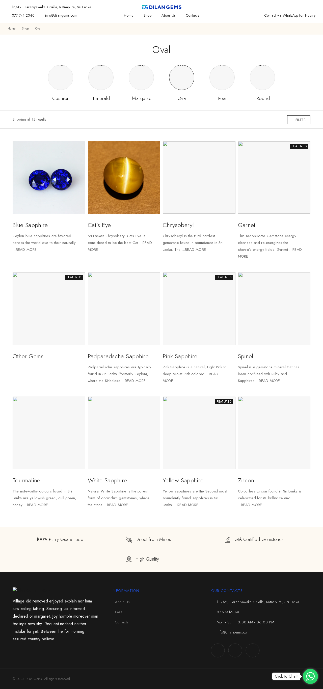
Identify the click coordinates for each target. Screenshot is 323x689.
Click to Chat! (286, 676)
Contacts (192, 15)
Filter (300, 119)
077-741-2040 (23, 15)
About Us (168, 15)
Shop (148, 15)
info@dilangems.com (61, 15)
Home (128, 15)
